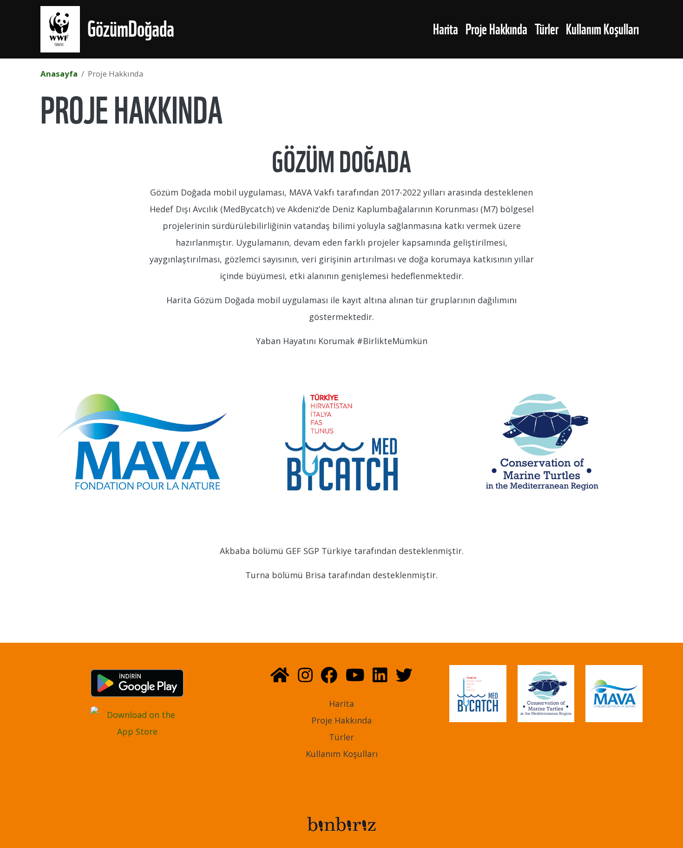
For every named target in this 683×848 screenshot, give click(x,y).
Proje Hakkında (496, 29)
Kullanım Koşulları (602, 29)
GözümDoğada (130, 29)
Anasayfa (59, 73)
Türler (546, 29)
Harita (445, 29)
